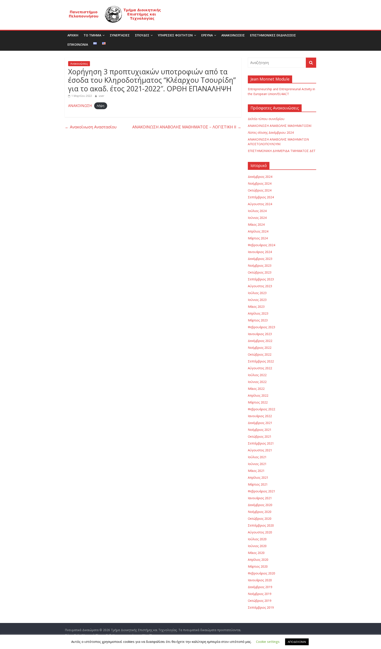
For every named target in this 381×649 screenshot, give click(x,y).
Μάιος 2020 (256, 553)
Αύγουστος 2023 (260, 286)
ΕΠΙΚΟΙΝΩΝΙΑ (77, 44)
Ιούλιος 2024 (257, 211)
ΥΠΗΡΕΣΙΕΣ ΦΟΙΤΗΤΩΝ (175, 35)
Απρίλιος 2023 (258, 313)
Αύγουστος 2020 (260, 532)
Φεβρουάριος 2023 (261, 327)
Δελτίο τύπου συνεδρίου (266, 119)
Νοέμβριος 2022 (259, 347)
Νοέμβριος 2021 (259, 430)
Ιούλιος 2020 (257, 539)
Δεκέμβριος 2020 (260, 505)
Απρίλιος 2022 (258, 395)
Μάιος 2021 (256, 471)
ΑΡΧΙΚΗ (72, 35)
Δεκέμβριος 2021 (260, 423)
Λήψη (100, 106)
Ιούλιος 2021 (257, 457)
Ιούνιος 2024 (257, 218)
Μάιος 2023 (256, 306)
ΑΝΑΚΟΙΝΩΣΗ (80, 105)
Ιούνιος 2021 (257, 464)
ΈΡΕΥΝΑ (207, 35)
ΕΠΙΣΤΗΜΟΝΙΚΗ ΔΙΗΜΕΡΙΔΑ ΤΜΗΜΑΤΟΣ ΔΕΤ (282, 151)
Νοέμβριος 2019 (259, 594)
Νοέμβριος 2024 (259, 183)
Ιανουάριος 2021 (260, 498)
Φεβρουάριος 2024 (261, 245)
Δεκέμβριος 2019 (260, 587)
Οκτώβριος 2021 (259, 436)
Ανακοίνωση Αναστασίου (91, 126)
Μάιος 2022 (256, 388)
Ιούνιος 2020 (257, 546)
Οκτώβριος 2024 (259, 190)
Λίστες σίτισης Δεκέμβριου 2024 (271, 132)
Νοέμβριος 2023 (259, 265)
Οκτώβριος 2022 (259, 354)
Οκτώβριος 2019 (259, 600)
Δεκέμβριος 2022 (260, 341)
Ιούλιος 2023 (257, 293)
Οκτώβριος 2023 (259, 272)
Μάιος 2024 (256, 224)
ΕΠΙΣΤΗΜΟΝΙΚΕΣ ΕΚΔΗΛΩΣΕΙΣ (273, 35)
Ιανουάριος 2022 (260, 416)
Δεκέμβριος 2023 (260, 259)
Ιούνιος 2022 (257, 382)
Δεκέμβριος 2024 (260, 176)
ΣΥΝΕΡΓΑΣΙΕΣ (120, 35)
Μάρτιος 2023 (258, 320)
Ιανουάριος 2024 (260, 252)
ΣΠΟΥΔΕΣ (142, 35)
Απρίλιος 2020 (258, 559)
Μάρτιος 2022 (258, 402)
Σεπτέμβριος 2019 (261, 607)
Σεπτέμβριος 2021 (261, 443)
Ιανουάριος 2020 (260, 580)
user (101, 96)
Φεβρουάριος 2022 (261, 409)
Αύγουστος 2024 (260, 204)
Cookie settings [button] (268, 641)
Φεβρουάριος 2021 (261, 491)
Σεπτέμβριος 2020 (261, 525)
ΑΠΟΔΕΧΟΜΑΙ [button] (297, 642)
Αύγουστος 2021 (260, 450)
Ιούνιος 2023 (257, 300)
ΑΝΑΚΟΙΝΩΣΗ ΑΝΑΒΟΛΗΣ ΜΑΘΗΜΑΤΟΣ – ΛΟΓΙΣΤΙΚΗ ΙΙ (186, 126)
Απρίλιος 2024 (258, 231)
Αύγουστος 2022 (260, 368)
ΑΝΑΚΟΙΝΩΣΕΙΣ (233, 35)
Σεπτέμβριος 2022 (261, 361)
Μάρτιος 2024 (258, 238)
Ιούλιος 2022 (257, 375)
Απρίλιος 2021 (258, 477)
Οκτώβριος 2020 (259, 518)
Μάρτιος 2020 (258, 566)
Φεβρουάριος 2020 (261, 573)
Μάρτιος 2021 (258, 484)
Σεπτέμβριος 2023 (261, 279)
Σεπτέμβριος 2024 (261, 197)
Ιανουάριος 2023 (260, 334)
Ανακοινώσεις (79, 64)
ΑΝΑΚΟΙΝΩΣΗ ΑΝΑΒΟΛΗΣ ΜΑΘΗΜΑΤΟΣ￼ (279, 126)
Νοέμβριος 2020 (259, 512)
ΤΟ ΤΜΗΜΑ (92, 35)
